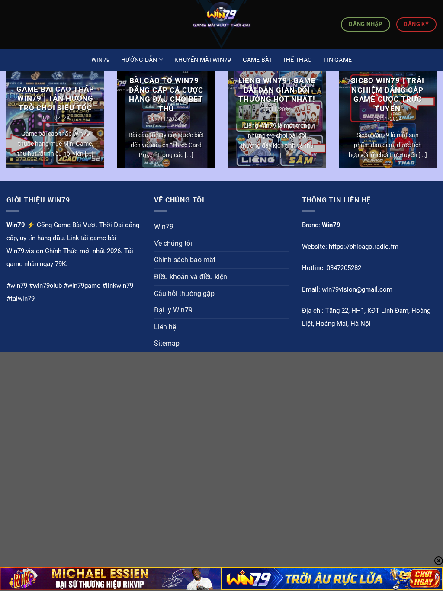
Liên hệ (165, 327)
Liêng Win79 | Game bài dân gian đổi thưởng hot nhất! (277, 90)
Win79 (100, 59)
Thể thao (297, 59)
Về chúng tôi (173, 243)
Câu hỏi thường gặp (184, 293)
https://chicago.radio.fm (363, 247)
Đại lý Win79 (173, 310)
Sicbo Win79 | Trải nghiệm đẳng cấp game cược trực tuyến (387, 95)
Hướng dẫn (139, 59)
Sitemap (167, 343)
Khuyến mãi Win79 (202, 59)
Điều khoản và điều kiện (190, 277)
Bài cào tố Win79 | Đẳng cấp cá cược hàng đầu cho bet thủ (166, 95)
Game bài (257, 59)
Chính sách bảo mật (184, 260)
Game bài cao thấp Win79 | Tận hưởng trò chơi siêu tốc (55, 98)
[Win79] (221, 24)
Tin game (337, 59)
